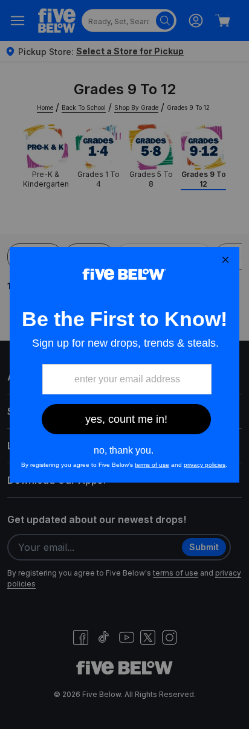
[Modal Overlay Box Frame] (124, 365)
